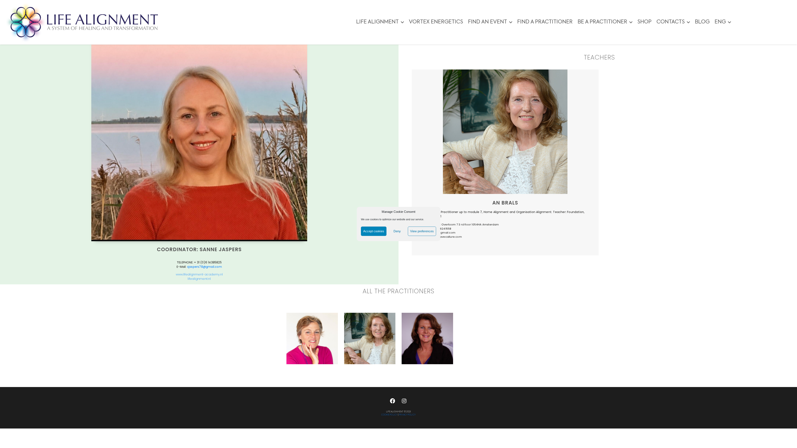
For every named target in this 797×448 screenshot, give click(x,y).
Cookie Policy (389, 415)
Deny (397, 231)
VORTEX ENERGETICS (436, 22)
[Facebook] (392, 401)
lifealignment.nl (199, 279)
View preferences (422, 231)
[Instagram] (404, 401)
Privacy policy (407, 415)
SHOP (644, 22)
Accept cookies (373, 231)
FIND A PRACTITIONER (545, 22)
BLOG (702, 22)
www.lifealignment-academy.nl (199, 274)
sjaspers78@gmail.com (204, 267)
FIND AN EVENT (487, 22)
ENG (720, 22)
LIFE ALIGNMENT (377, 22)
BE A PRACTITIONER (602, 22)
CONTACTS (670, 22)
